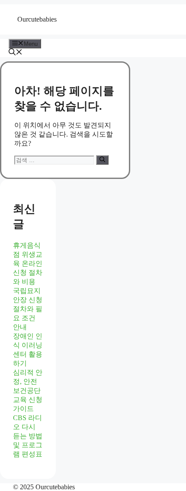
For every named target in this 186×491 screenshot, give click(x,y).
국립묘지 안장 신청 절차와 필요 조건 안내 (27, 309)
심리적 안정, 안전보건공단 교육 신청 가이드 (27, 390)
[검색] (102, 160)
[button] (15, 53)
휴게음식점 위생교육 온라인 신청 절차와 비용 (27, 263)
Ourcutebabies (37, 19)
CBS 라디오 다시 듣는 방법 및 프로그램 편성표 (27, 436)
